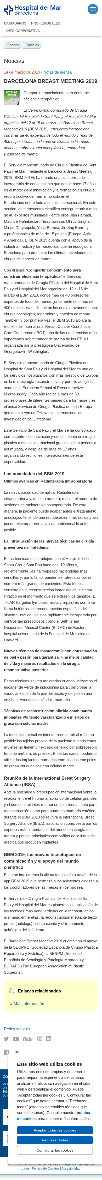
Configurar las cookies (55, 1150)
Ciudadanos (15, 23)
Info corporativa (23, 31)
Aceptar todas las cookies (55, 1130)
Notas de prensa (57, 72)
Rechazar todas (55, 1140)
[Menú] (93, 9)
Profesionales (45, 23)
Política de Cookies (45, 1168)
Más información (29, 1004)
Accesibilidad (71, 1168)
